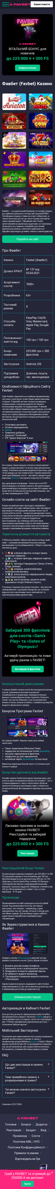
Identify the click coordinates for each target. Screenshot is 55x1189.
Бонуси (26, 1124)
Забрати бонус (28, 67)
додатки (34, 1041)
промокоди (28, 759)
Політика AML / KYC (26, 1141)
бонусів (14, 478)
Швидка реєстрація (27, 997)
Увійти (39, 1017)
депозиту (44, 751)
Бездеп (31, 1130)
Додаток (41, 1124)
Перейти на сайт (27, 239)
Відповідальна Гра (27, 1158)
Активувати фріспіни (27, 669)
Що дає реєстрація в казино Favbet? (24, 1066)
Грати (27, 1183)
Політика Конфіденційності (26, 1147)
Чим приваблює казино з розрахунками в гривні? (22, 1078)
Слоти (8, 430)
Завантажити (42, 4)
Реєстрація (27, 853)
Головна (10, 1124)
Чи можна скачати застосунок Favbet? (25, 1091)
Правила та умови (26, 1153)
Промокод (20, 1136)
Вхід (43, 1130)
